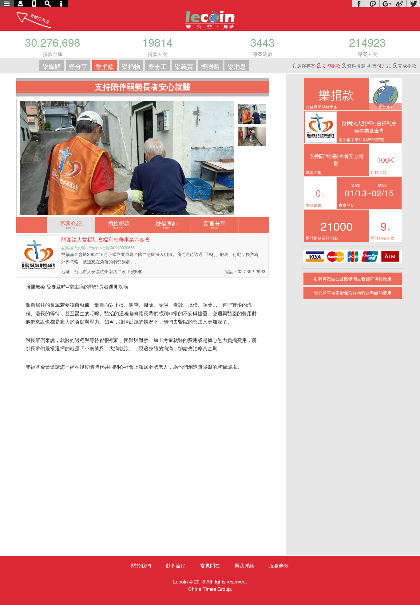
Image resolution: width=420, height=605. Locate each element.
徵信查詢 (167, 224)
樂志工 (157, 66)
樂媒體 (51, 66)
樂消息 (237, 66)
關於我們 (141, 565)
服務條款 (279, 565)
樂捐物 (131, 66)
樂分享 (78, 66)
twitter (413, 3)
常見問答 (210, 565)
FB (359, 3)
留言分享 (215, 224)
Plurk (372, 3)
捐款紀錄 (119, 224)
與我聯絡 (244, 565)
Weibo (399, 3)
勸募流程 (175, 565)
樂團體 (210, 66)
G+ (386, 3)
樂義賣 (184, 66)
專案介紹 (71, 224)
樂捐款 (104, 66)
